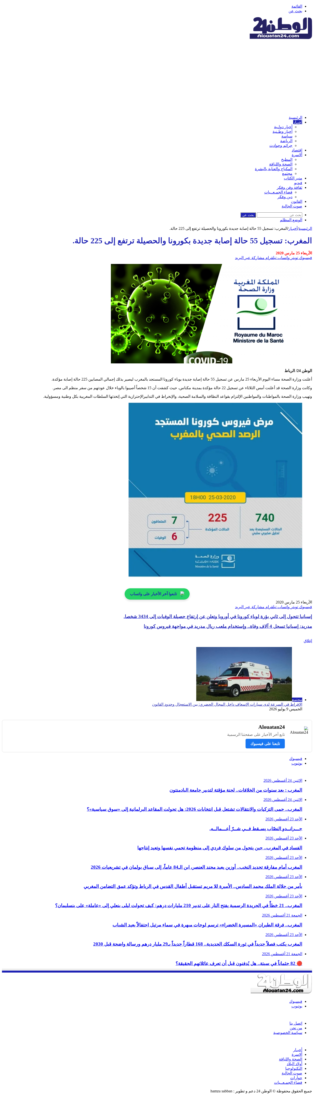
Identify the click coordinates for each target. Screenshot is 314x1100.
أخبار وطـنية (282, 131)
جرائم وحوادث (280, 145)
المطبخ (286, 159)
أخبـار (297, 122)
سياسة (286, 136)
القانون (296, 201)
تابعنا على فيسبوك (265, 744)
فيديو (298, 183)
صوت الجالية (292, 206)
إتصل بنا (295, 1023)
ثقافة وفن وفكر (289, 187)
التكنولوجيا (293, 1068)
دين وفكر (284, 197)
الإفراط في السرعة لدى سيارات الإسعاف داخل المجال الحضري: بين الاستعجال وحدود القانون (227, 704)
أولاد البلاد (294, 1064)
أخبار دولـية (283, 127)
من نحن (296, 1028)
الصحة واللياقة (280, 164)
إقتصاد (297, 150)
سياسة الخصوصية (287, 1033)
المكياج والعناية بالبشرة (273, 169)
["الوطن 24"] (281, 38)
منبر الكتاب (293, 178)
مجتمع (287, 173)
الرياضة (286, 141)
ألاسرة (297, 155)
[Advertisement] (157, 76)
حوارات (296, 1078)
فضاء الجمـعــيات (278, 192)
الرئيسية (295, 117)
